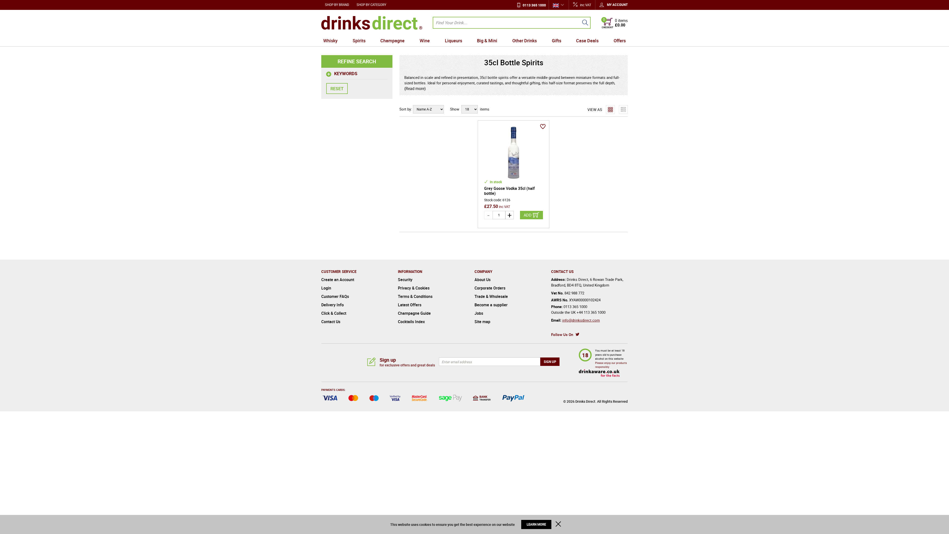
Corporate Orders (489, 288)
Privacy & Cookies (414, 288)
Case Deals (587, 41)
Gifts (556, 41)
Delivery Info (332, 305)
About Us (482, 279)
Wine (425, 41)
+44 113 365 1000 (591, 312)
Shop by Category (371, 4)
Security (405, 279)
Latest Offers (409, 305)
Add (528, 215)
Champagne (392, 41)
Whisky (330, 41)
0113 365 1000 (534, 5)
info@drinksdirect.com (581, 320)
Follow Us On (562, 334)
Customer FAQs (335, 296)
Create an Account (337, 279)
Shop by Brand (337, 4)
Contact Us (330, 321)
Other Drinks (524, 41)
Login (326, 288)
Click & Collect (333, 313)
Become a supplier (491, 305)
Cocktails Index (411, 321)
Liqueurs (453, 41)
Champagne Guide (414, 313)
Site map (482, 321)
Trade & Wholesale (491, 296)
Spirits (359, 41)
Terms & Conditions (415, 296)
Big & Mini (487, 41)
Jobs (478, 313)
